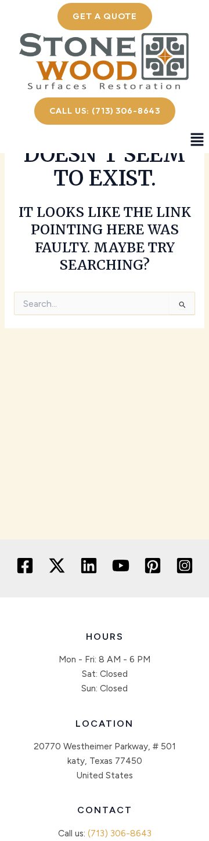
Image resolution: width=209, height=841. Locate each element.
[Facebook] (25, 565)
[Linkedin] (89, 565)
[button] (197, 140)
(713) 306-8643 (120, 833)
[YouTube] (120, 565)
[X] (57, 565)
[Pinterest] (152, 565)
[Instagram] (184, 565)
